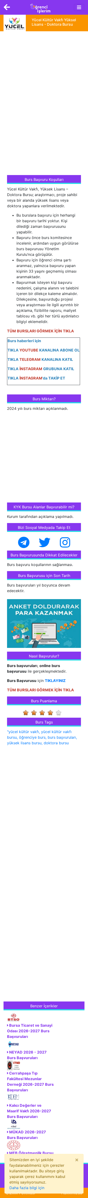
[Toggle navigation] (79, 7)
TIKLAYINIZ (55, 680)
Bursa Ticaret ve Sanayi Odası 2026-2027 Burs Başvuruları (29, 1031)
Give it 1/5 (27, 712)
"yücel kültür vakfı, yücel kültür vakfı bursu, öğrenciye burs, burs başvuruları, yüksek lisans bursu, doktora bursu (42, 737)
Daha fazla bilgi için (26, 1187)
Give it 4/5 (52, 712)
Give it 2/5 (35, 712)
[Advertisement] (42, 104)
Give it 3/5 (43, 712)
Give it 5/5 (60, 712)
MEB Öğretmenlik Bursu (31, 1153)
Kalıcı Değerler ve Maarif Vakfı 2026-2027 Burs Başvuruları (29, 1111)
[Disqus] (44, 809)
